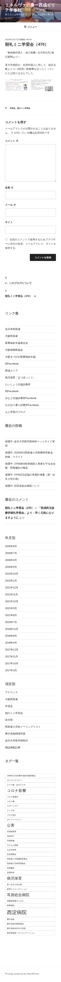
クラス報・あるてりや (16, 785)
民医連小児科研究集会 (16, 863)
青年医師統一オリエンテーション (21, 933)
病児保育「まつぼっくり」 (20, 377)
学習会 (12, 108)
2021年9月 (11, 608)
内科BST (10, 836)
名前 (9, 187)
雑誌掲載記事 (12, 747)
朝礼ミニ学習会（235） (19, 507)
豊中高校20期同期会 (15, 924)
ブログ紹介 (11, 815)
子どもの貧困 (12, 845)
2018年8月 (11, 635)
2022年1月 (11, 580)
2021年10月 (11, 601)
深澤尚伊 (10, 873)
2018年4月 (11, 642)
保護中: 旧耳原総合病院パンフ (22, 485)
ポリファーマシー (14, 820)
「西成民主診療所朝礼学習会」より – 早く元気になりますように (29, 512)
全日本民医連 (12, 329)
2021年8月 (11, 615)
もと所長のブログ (15, 411)
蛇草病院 (10, 905)
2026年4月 (11, 560)
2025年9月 (11, 566)
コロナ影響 (16, 791)
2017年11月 (11, 656)
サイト (9, 222)
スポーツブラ (12, 806)
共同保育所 (11, 832)
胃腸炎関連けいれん (15, 901)
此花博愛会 (11, 854)
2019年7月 (11, 622)
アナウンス (11, 692)
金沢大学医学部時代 (16, 740)
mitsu (29, 39)
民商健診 (10, 868)
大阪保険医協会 (14, 349)
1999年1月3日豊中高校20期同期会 (21, 776)
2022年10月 (11, 573)
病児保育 (14, 878)
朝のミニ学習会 (23, 108)
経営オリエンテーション (17, 889)
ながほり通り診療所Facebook (22, 405)
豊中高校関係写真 (15, 733)
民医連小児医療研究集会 (17, 859)
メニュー (32, 26)
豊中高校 (10, 919)
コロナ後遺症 (12, 797)
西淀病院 (17, 912)
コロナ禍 (10, 801)
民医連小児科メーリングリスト (23, 726)
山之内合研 (11, 850)
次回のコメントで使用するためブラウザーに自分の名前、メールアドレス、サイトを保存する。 (30, 243)
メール (10, 204)
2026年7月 (11, 553)
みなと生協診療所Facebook (20, 398)
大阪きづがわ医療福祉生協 (20, 356)
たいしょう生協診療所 (17, 384)
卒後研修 (10, 841)
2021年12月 (11, 587)
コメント (11, 140)
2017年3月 (11, 670)
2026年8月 (11, 546)
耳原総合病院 (18, 895)
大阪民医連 (11, 336)
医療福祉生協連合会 (16, 342)
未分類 (9, 719)
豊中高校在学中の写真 (16, 928)
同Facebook (12, 363)
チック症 (10, 810)
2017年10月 (11, 663)
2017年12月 (11, 649)
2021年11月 (11, 594)
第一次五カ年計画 (14, 884)
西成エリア (11, 370)
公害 (10, 825)
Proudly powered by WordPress (22, 973)
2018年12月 (11, 629)
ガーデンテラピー (14, 780)
